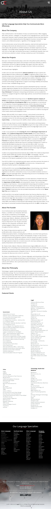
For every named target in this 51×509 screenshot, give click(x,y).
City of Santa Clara (8, 345)
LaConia (5, 407)
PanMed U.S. (34, 408)
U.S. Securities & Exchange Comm (12, 317)
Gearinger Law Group (36, 324)
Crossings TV (6, 382)
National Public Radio (8, 380)
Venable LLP (34, 305)
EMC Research (6, 399)
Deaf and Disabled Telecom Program (12, 352)
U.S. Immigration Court (9, 324)
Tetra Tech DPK (7, 374)
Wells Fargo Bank (7, 388)
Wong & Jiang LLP (35, 349)
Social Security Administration (11, 330)
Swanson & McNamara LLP (38, 352)
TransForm (6, 405)
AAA (4, 385)
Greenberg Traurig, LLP (37, 323)
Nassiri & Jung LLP (35, 321)
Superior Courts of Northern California (13, 315)
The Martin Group (7, 396)
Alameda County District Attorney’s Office (14, 348)
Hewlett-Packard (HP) (36, 406)
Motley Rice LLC (35, 343)
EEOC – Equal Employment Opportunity (13, 333)
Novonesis (33, 388)
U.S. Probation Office (8, 321)
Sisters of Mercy (7, 391)
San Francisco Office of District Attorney (13, 339)
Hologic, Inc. (34, 378)
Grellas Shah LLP (35, 346)
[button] (49, 3)
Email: (25, 485)
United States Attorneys (9, 318)
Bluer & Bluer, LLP (35, 339)
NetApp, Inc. (34, 381)
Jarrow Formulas (35, 385)
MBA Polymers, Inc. (36, 390)
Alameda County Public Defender (11, 349)
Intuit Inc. (33, 377)
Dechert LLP (34, 318)
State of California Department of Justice (13, 327)
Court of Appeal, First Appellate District (13, 326)
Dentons (42, 308)
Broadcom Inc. (34, 405)
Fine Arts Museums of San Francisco (12, 376)
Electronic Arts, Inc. (36, 374)
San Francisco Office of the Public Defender (14, 337)
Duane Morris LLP (35, 314)
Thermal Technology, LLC (37, 387)
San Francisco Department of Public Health (14, 336)
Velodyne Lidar (35, 400)
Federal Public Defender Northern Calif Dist (14, 323)
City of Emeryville (7, 342)
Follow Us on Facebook (25, 505)
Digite (32, 397)
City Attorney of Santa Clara (10, 343)
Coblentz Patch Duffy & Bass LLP (39, 330)
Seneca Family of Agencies (10, 398)
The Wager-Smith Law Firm (38, 354)
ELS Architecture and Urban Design (12, 392)
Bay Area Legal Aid (35, 335)
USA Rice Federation (8, 351)
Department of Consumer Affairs (11, 335)
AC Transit (5, 386)
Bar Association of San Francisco (39, 345)
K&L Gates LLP (34, 309)
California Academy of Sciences (11, 379)
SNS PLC (33, 358)
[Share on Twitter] (22, 419)
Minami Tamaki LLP (36, 351)
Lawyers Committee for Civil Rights (12, 332)
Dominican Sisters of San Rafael (18, 395)
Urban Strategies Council (9, 404)
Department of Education (9, 329)
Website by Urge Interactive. (38, 504)
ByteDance (33, 372)
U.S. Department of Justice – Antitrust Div (14, 320)
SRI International (35, 399)
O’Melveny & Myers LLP (37, 320)
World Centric (6, 377)
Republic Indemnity (8, 401)
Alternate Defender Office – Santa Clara (13, 346)
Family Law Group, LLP (37, 348)
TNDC (4, 389)
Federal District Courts (9, 314)
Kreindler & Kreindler (36, 329)
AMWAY (5, 373)
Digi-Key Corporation (36, 380)
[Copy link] (24, 419)
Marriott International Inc (9, 383)
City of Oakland (7, 340)
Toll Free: (25, 486)
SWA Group (6, 402)
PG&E (4, 371)
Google (33, 375)
